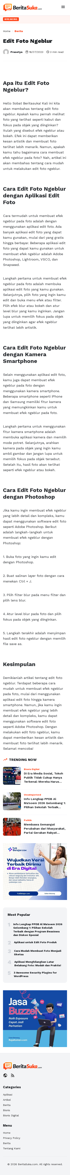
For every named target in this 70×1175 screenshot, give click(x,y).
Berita (19, 31)
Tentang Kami (11, 1148)
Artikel (7, 1099)
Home (6, 31)
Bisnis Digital (11, 1115)
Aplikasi (7, 1094)
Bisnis (6, 1110)
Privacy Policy (11, 1137)
